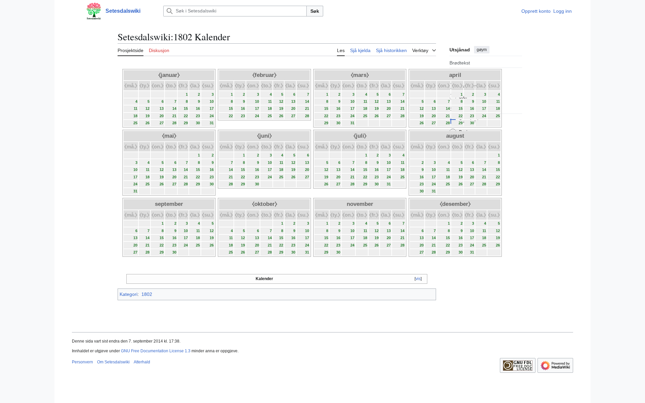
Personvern (82, 362)
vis (418, 278)
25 (135, 123)
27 (162, 123)
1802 (146, 294)
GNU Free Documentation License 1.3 (155, 351)
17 (212, 108)
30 (198, 123)
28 (174, 123)
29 (186, 123)
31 (212, 123)
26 (147, 123)
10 (212, 101)
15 (186, 108)
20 (162, 116)
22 (186, 116)
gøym (482, 49)
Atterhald (142, 362)
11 (135, 108)
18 (135, 116)
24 (212, 116)
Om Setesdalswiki (113, 362)
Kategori (128, 294)
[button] (75, 11)
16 (198, 108)
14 (174, 108)
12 (147, 108)
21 (174, 116)
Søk (314, 11)
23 (198, 116)
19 (147, 116)
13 (162, 108)
